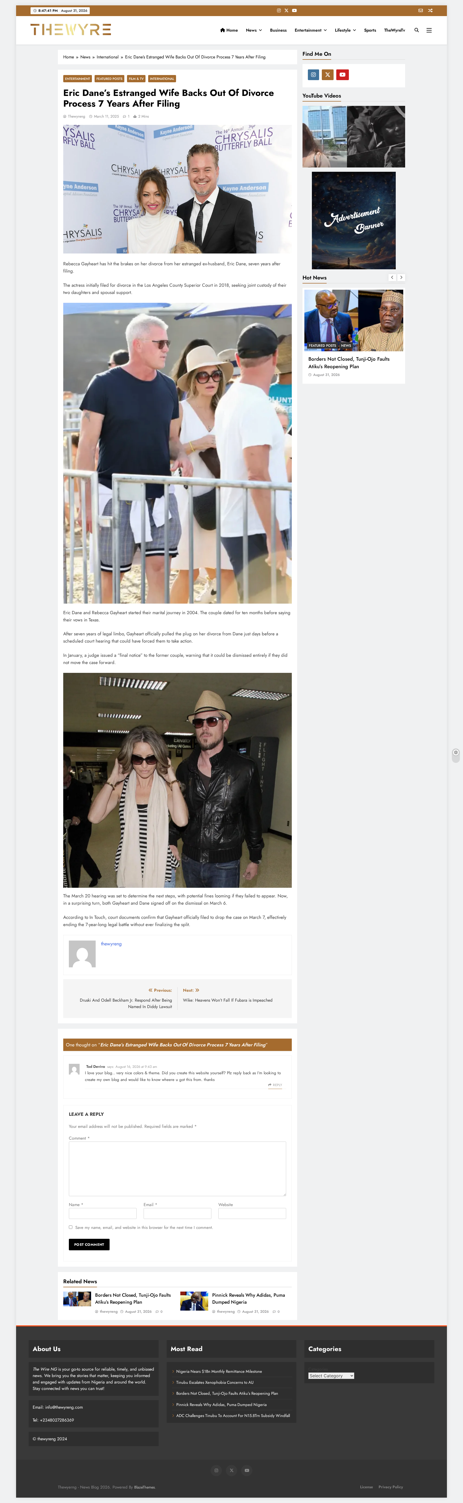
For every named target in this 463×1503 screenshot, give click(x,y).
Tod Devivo (95, 1066)
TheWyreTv (394, 30)
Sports (370, 30)
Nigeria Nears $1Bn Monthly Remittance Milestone (219, 1371)
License (366, 1487)
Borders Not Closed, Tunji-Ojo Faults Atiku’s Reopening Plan (133, 1299)
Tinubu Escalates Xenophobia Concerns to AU (214, 1382)
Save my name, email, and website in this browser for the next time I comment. (144, 1227)
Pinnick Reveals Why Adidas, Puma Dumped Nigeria (347, 362)
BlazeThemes (144, 1487)
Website (225, 1205)
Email (150, 1205)
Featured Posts (109, 78)
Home (231, 30)
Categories (318, 1369)
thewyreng (76, 116)
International (162, 78)
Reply (277, 1085)
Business (278, 30)
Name (76, 1205)
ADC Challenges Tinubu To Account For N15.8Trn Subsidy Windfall (233, 1416)
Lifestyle (343, 30)
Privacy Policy (391, 1487)
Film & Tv (136, 78)
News (251, 30)
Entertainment (308, 30)
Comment (79, 1138)
